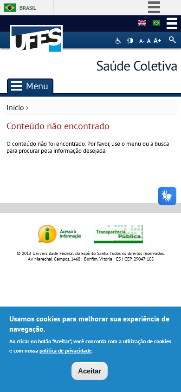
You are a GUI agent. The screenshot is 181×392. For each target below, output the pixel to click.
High (130, 41)
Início (15, 107)
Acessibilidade (119, 41)
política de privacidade (65, 350)
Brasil (27, 7)
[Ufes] (36, 34)
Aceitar (89, 371)
